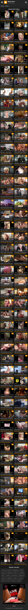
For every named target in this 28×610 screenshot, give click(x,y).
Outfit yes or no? (4, 540)
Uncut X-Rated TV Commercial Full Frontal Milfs (7, 96)
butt (9, 286)
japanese (10, 573)
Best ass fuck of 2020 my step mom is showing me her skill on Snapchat (20, 363)
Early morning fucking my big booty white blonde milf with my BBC (7, 30)
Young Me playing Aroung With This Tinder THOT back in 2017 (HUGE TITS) (7, 219)
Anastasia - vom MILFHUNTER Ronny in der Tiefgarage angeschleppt (20, 163)
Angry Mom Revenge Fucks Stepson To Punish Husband (7, 374)
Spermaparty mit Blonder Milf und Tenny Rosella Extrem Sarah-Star (20, 463)
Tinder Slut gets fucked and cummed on (7, 141)
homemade (7, 53)
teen (2, 264)
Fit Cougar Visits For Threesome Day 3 (7, 196)
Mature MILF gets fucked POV (20, 119)
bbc (1, 31)
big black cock (9, 309)
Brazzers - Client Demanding (20, 19)
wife (4, 142)
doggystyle (24, 286)
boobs (3, 578)
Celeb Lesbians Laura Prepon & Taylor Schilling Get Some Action (7, 418)
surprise (24, 153)
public (4, 76)
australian (19, 486)
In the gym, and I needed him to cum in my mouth (20, 41)
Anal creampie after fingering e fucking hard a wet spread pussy (20, 285)
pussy (4, 320)
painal (12, 253)
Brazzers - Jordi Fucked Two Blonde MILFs (20, 85)
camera (13, 581)
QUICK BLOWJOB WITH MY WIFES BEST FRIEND (20, 52)
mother (4, 20)
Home (2, 6)
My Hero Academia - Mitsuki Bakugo (7, 429)
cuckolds (21, 573)
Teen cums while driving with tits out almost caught (7, 74)
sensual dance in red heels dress (20, 107)
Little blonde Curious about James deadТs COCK (20, 352)
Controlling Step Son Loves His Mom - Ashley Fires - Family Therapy (7, 352)
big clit (8, 187)
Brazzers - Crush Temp (6, 152)
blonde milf (22, 164)
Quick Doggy (3, 563)
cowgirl (4, 109)
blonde (9, 64)
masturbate (13, 53)
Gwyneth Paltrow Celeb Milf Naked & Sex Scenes (20, 263)
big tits (9, 120)
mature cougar (22, 31)
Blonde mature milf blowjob (7, 63)
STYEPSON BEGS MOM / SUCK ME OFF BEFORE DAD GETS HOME (20, 30)
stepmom (25, 20)
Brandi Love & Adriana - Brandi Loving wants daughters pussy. (7, 496)
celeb (12, 98)
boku (15, 578)
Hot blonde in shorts (19, 518)
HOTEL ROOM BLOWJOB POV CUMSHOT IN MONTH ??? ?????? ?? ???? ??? (20, 130)
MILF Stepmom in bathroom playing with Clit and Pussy (7, 474)
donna (3, 581)
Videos (7, 6)
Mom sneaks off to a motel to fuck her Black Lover (20, 418)
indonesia (14, 575)
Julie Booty (16, 96)
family (9, 570)
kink (21, 109)
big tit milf (26, 409)
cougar (11, 464)
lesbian (10, 264)
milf (18, 20)
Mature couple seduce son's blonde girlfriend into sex (7, 263)
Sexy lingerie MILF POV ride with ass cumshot (7, 285)
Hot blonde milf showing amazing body (20, 74)
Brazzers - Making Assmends (7, 174)
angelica (9, 578)
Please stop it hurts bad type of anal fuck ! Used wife (7, 252)
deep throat (23, 542)
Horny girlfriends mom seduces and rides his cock (7, 330)
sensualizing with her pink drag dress (7, 274)
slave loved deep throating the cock (20, 540)
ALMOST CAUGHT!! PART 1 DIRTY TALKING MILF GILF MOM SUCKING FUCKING (7, 130)
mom (2, 20)
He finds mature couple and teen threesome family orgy (7, 385)
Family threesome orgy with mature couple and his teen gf (7, 529)
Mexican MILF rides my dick (7, 341)
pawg (4, 353)
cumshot (11, 142)
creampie (18, 442)
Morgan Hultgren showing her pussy (7, 507)
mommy (4, 570)
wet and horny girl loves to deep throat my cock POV (20, 341)
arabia (8, 575)
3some (8, 386)
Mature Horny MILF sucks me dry (20, 396)
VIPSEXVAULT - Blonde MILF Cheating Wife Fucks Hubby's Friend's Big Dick (20, 296)
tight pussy (11, 76)
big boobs (22, 64)
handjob (13, 64)
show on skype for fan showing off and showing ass (20, 318)
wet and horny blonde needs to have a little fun (7, 318)
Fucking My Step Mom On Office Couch (20, 385)
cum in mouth (10, 20)
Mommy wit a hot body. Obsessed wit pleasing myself (7, 440)
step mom (16, 31)
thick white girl (12, 31)
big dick (7, 31)
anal (10, 175)
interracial (7, 42)
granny (4, 573)
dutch (23, 520)
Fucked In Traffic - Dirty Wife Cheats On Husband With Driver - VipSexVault (20, 241)
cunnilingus (12, 409)
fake (3, 575)
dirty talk (12, 109)
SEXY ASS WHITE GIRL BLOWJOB (20, 274)
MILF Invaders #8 (4, 552)
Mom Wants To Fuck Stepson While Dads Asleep (20, 196)
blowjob (20, 20)
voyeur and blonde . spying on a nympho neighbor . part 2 (7, 52)
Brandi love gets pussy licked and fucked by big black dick (20, 141)
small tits (22, 42)
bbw (2, 187)
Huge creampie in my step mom (20, 440)
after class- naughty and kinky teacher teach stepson (7, 19)
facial (2, 198)
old (8, 581)
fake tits (21, 409)
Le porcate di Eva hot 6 (19, 563)
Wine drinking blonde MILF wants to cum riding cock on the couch (7, 207)
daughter (16, 570)
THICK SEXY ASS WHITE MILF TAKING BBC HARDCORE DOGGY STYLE (20, 174)
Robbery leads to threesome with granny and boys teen (7, 463)
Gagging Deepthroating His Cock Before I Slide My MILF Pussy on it (7, 163)
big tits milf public (18, 207)
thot (23, 397)
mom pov (16, 220)
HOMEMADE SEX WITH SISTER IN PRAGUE (7, 396)
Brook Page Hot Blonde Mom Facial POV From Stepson (20, 219)
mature (18, 231)
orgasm (16, 198)
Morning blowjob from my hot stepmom (20, 330)
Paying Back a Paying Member (20, 252)
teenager (12, 386)
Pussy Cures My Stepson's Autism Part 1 (7, 485)
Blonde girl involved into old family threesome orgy (20, 552)
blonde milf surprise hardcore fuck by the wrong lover (20, 152)
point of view (23, 120)
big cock (11, 42)
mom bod (8, 442)
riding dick (8, 342)
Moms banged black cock (6, 307)
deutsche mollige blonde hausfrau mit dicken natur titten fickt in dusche (7, 241)
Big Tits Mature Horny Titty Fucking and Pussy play (20, 507)
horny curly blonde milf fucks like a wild (20, 485)
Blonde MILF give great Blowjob (7, 85)
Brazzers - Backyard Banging (7, 41)
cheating (12, 331)
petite (21, 264)
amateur (24, 53)
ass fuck (8, 253)
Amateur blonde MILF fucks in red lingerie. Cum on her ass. (7, 107)
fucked (25, 353)
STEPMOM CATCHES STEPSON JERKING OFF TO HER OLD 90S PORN (20, 496)
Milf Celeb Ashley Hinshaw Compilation (20, 63)
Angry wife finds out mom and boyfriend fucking (20, 452)
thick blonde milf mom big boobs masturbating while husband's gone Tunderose (7, 119)
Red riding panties (5, 296)
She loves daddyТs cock (6, 230)
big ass (4, 31)
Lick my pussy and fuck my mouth (7, 185)
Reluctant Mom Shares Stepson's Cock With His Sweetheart (20, 474)
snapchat (21, 76)
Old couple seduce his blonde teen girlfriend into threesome (20, 374)
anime (12, 431)
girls (16, 573)
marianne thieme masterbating (20, 185)
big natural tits (10, 242)
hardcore (11, 153)
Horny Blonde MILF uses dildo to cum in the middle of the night (7, 452)
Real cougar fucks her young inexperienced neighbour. (7, 363)
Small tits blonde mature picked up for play (20, 230)
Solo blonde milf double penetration (7, 518)
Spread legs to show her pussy (20, 429)
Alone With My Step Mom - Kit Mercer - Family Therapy (20, 529)
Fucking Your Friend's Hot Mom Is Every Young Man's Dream (20, 307)
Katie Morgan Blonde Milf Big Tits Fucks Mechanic (20, 407)
